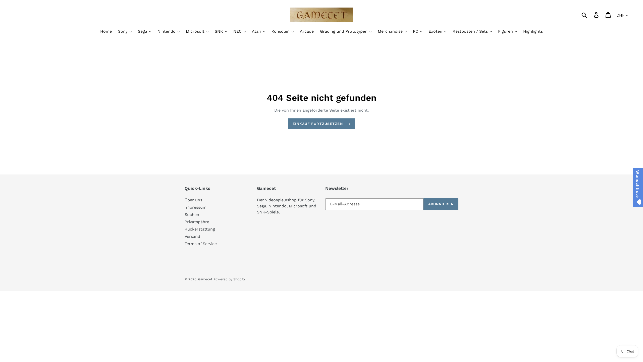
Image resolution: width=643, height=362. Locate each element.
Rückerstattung (200, 229)
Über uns (193, 200)
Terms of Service (201, 243)
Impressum (195, 207)
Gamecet (205, 279)
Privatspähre (197, 221)
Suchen (192, 214)
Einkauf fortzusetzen (318, 124)
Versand (192, 236)
